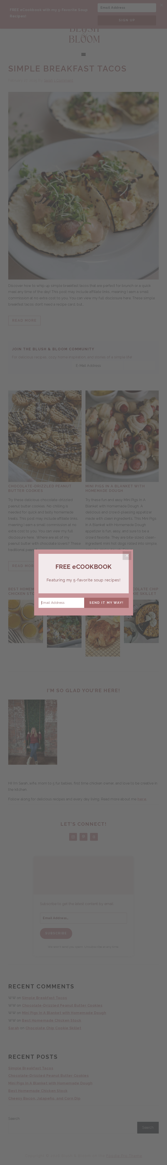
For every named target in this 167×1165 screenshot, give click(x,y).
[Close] (127, 555)
